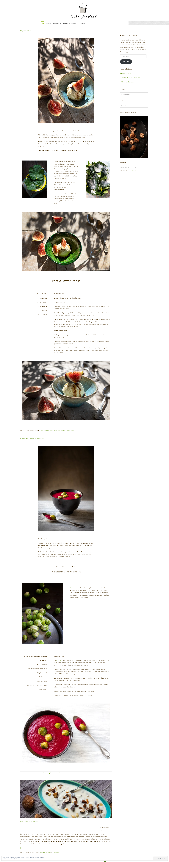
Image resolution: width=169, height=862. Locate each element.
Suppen (46, 773)
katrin (23, 430)
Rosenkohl (73, 588)
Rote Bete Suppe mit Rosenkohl (32, 439)
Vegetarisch (63, 430)
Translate (133, 170)
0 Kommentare (70, 430)
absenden (126, 61)
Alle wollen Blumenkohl (29, 821)
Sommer (55, 430)
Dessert (41, 430)
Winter (49, 852)
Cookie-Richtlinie (32, 859)
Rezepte (51, 430)
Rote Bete (59, 660)
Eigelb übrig (46, 430)
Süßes (59, 430)
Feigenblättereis (26, 31)
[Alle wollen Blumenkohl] (66, 799)
